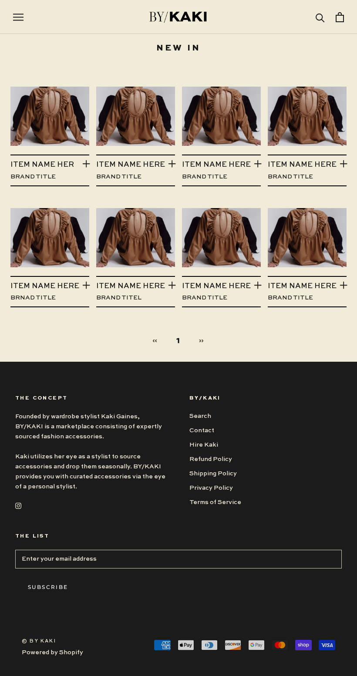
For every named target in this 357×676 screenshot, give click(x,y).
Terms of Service (215, 502)
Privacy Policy (211, 488)
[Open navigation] (18, 17)
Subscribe (48, 587)
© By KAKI (39, 641)
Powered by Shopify (52, 652)
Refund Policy (210, 459)
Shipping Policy (213, 474)
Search (200, 416)
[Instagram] (18, 506)
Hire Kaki (203, 445)
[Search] (320, 17)
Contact (201, 430)
